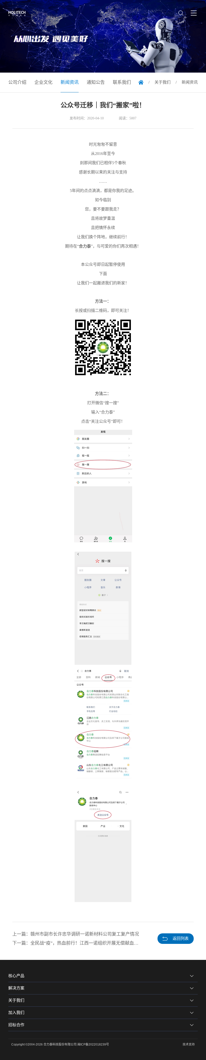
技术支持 (189, 1044)
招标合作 (16, 1025)
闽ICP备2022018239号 (93, 1044)
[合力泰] (18, 13)
